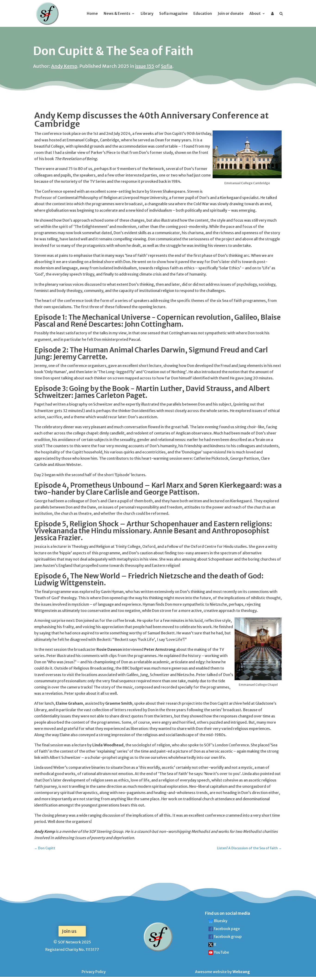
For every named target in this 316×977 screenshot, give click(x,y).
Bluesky (220, 920)
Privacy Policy (94, 971)
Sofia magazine (173, 14)
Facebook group (227, 936)
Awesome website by (222, 971)
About (255, 14)
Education (202, 14)
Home (92, 14)
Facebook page (226, 928)
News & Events (117, 14)
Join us (69, 931)
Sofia (166, 66)
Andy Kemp (64, 66)
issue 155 (144, 66)
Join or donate (231, 14)
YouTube (221, 952)
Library (147, 14)
